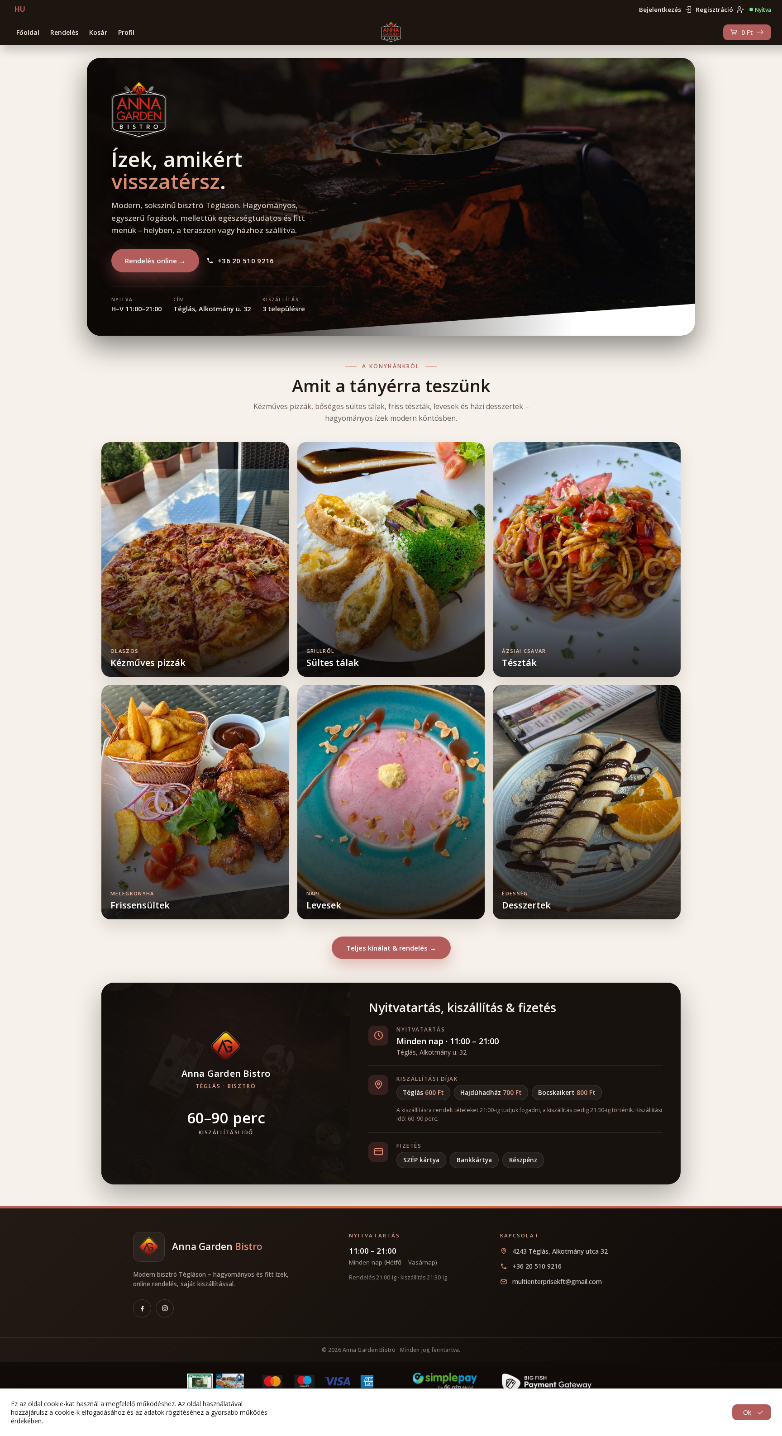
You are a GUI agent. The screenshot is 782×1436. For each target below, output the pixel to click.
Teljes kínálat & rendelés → (391, 947)
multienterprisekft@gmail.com (557, 1281)
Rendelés (64, 32)
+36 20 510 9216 (246, 260)
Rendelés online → (155, 260)
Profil (126, 32)
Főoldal (27, 32)
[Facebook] (142, 1308)
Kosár (98, 32)
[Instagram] (165, 1308)
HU (19, 9)
